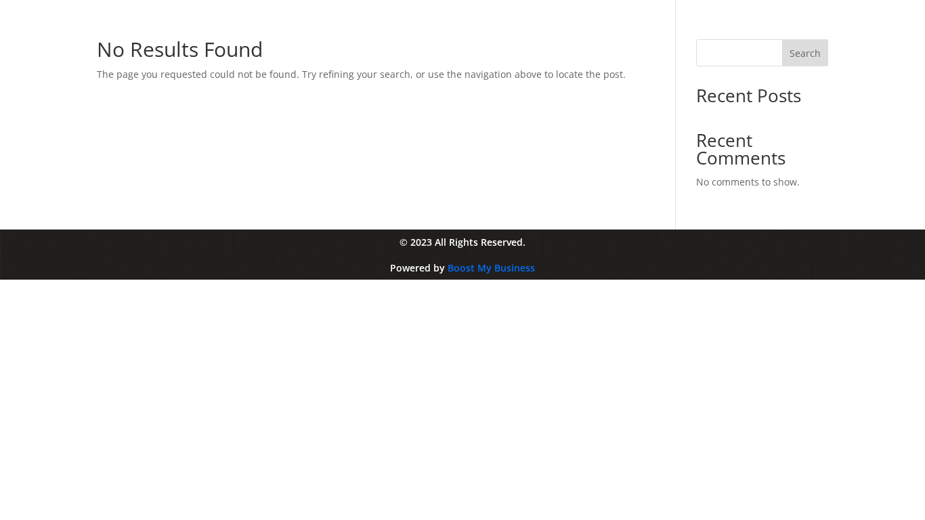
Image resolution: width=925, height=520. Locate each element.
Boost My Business (491, 267)
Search (805, 53)
